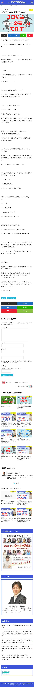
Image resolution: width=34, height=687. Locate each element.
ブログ (4, 298)
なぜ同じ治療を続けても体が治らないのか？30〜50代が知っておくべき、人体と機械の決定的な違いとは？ (16, 633)
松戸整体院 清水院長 (13, 473)
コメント (4, 328)
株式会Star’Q (6, 672)
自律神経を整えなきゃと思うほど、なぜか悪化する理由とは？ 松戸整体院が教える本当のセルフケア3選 (16, 648)
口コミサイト (6, 674)
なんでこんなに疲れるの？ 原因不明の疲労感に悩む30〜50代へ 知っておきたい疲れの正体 (16, 641)
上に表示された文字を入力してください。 (11, 368)
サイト (3, 355)
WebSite (17, 483)
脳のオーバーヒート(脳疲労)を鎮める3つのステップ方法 (16, 626)
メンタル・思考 (12, 298)
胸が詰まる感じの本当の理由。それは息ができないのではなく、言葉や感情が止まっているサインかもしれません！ (16, 657)
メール (3, 349)
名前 (3, 343)
